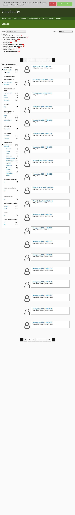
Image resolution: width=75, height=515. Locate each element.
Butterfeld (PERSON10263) (42, 66)
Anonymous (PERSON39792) (42, 214)
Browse (4, 18)
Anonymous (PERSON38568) (42, 228)
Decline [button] (52, 4)
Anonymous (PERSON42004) (42, 309)
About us (58, 18)
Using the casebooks (48, 18)
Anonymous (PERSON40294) (42, 282)
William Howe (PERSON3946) (43, 160)
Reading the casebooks (20, 18)
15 (49, 60)
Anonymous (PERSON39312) (42, 174)
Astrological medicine (34, 18)
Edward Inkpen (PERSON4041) (43, 187)
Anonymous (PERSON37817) (42, 106)
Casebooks (11, 12)
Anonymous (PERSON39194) (42, 133)
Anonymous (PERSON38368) (42, 147)
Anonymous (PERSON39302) (42, 268)
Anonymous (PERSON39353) (42, 120)
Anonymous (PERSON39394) (42, 255)
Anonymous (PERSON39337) (42, 241)
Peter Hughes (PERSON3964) (43, 201)
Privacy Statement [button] (17, 5)
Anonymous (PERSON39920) (42, 295)
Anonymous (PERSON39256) (42, 322)
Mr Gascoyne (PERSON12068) (43, 79)
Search (10, 18)
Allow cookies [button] (64, 4)
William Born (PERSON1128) (42, 93)
